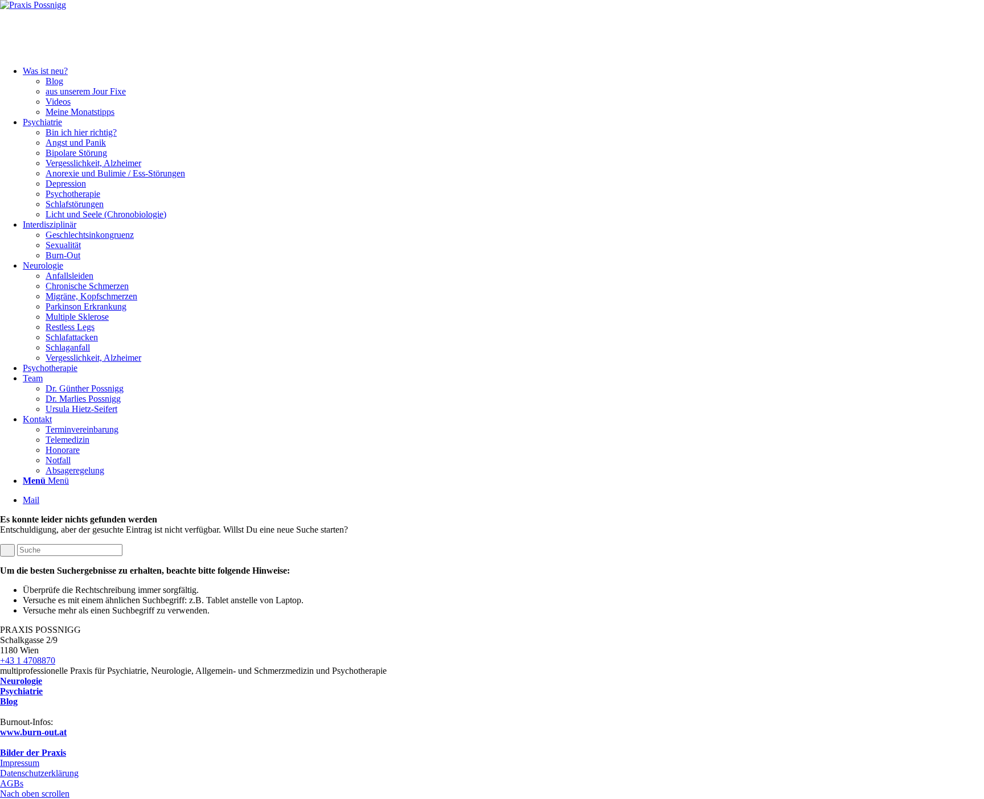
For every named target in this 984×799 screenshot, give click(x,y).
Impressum (19, 763)
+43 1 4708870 (27, 660)
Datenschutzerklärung (39, 773)
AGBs (11, 783)
